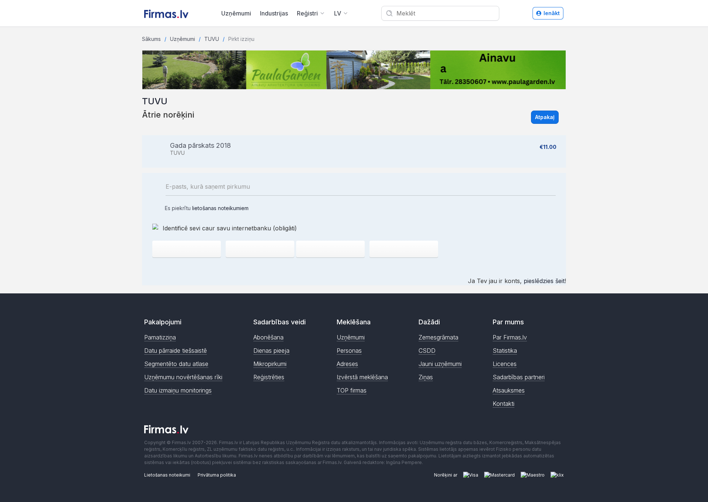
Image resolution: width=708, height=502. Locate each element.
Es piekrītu (206, 208)
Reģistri (307, 13)
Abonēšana (268, 337)
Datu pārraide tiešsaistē (175, 350)
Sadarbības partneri (519, 377)
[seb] (260, 249)
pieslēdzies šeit (544, 281)
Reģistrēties (268, 377)
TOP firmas (352, 390)
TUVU (211, 39)
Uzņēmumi (236, 13)
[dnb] (330, 249)
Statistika (505, 350)
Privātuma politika (217, 475)
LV (337, 13)
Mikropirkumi (270, 363)
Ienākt (552, 13)
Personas (349, 350)
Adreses (347, 363)
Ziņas (426, 377)
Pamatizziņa (160, 337)
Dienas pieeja (271, 350)
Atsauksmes (509, 390)
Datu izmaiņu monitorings (178, 390)
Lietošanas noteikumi (167, 475)
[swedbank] (186, 249)
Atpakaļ (545, 117)
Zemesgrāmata (438, 337)
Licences (505, 363)
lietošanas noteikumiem (220, 208)
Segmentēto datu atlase (176, 363)
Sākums (151, 39)
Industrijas (274, 13)
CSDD (427, 350)
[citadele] (403, 249)
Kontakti (503, 403)
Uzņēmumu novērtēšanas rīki (183, 377)
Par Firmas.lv (510, 337)
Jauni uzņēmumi (440, 363)
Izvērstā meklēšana (362, 377)
